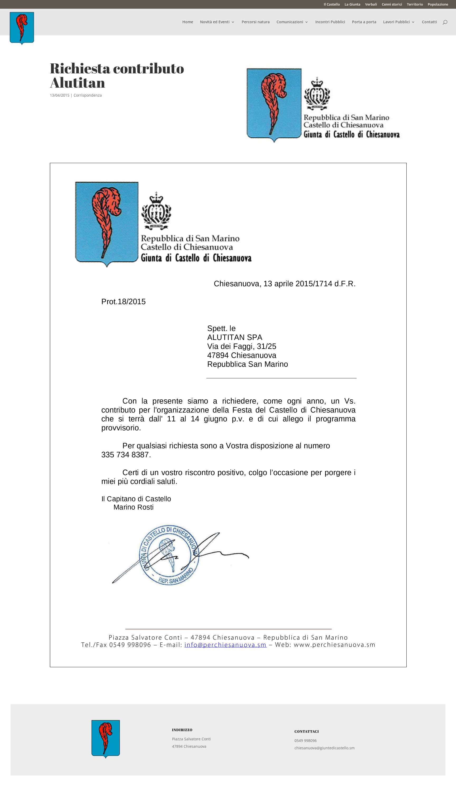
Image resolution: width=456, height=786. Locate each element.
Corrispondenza (88, 95)
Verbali (371, 5)
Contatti (429, 22)
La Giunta (352, 5)
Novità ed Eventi (215, 22)
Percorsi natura (256, 22)
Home (187, 22)
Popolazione (438, 5)
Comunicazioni (290, 22)
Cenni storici (392, 5)
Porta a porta (364, 22)
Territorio (415, 5)
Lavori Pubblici (396, 22)
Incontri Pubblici (330, 22)
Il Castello (332, 5)
